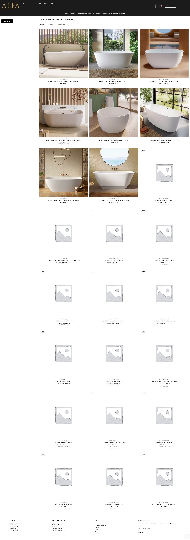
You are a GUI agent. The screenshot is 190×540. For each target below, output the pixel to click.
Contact (97, 529)
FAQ (96, 531)
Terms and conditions (100, 525)
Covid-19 (97, 527)
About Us (97, 523)
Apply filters (7, 21)
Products (41, 19)
